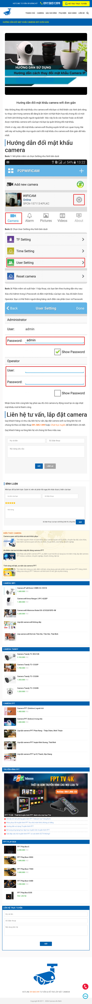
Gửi (38, 466)
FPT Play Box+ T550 (25, 869)
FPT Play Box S (23, 847)
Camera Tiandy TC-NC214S (28, 654)
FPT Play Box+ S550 (25, 857)
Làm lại (50, 466)
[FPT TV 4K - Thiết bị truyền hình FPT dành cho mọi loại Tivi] (46, 795)
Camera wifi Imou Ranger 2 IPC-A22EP (32, 599)
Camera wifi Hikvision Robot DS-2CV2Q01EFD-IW (36, 610)
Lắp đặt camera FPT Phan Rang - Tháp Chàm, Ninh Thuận (40, 731)
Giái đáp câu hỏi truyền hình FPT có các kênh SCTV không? (28, 834)
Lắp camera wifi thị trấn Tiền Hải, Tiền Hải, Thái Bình (37, 634)
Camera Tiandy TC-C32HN (27, 688)
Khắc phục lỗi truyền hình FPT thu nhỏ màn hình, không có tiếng (30, 823)
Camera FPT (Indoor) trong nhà (29, 719)
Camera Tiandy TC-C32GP (27, 665)
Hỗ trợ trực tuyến (77, 4)
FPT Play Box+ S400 (25, 881)
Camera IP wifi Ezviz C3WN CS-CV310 (32, 588)
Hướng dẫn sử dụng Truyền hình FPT (20, 826)
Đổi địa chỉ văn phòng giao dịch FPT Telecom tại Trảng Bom (28, 819)
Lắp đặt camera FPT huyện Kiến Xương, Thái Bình (36, 742)
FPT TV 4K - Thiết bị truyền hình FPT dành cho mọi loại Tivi (28, 815)
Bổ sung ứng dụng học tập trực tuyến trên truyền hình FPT (28, 830)
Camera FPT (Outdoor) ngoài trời (30, 708)
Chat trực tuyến (58, 425)
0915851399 (51, 3)
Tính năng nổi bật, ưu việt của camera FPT (20, 566)
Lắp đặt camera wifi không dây (29, 622)
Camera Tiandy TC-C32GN (27, 676)
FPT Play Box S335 (24, 893)
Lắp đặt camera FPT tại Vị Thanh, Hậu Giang (34, 754)
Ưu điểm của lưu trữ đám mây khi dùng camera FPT (23, 550)
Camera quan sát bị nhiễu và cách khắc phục (20, 536)
